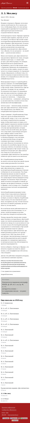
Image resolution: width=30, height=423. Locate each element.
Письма (15, 7)
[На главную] (7, 3)
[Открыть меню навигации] (27, 3)
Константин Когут (13, 415)
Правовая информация (8, 407)
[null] (5, 418)
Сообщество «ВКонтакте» (9, 410)
